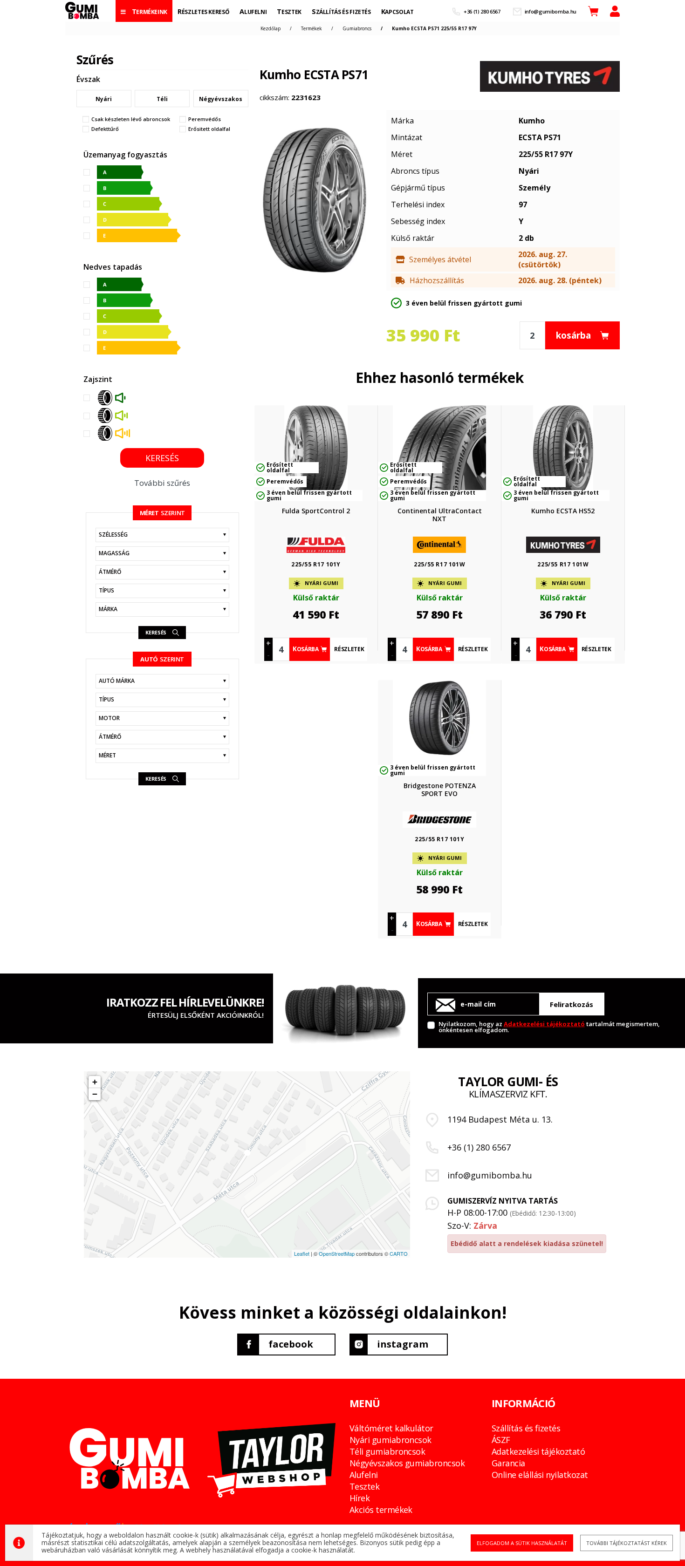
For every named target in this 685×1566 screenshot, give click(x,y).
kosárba (573, 335)
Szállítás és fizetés (526, 1428)
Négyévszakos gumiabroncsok (407, 1463)
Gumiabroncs (356, 28)
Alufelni (363, 1474)
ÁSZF (501, 1439)
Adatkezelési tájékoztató (544, 1024)
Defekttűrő (105, 129)
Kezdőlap (270, 28)
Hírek (359, 1498)
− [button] (94, 1094)
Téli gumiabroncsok (387, 1451)
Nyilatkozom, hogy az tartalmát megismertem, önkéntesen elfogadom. (549, 1026)
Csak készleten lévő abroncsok (130, 119)
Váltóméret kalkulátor (391, 1428)
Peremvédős (204, 119)
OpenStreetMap (337, 1253)
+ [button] (94, 1082)
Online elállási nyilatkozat (540, 1474)
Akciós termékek (380, 1509)
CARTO (399, 1253)
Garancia (508, 1463)
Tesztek (364, 1486)
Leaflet (301, 1253)
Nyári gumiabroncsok (390, 1439)
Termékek (311, 28)
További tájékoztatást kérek (626, 1542)
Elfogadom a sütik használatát (522, 1542)
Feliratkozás (571, 1004)
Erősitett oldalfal (209, 129)
